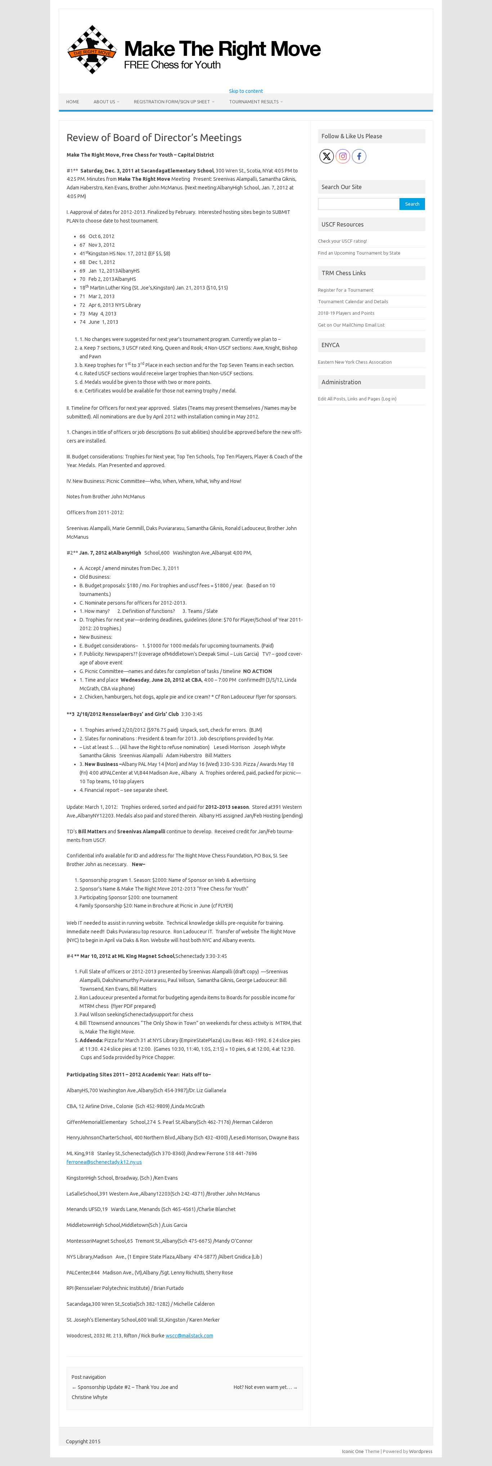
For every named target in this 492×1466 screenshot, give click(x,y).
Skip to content (246, 91)
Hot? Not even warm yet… (266, 1387)
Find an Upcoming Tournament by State (359, 252)
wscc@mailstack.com (189, 1336)
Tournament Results (253, 101)
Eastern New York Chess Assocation (355, 361)
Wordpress (421, 1451)
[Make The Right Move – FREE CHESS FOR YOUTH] (231, 76)
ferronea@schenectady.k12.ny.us (104, 1162)
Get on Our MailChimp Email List (351, 324)
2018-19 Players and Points (346, 312)
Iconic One (353, 1451)
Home (72, 101)
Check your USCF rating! (342, 240)
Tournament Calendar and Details (353, 301)
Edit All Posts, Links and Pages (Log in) (357, 398)
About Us (104, 101)
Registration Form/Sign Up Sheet (172, 101)
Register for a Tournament (346, 289)
